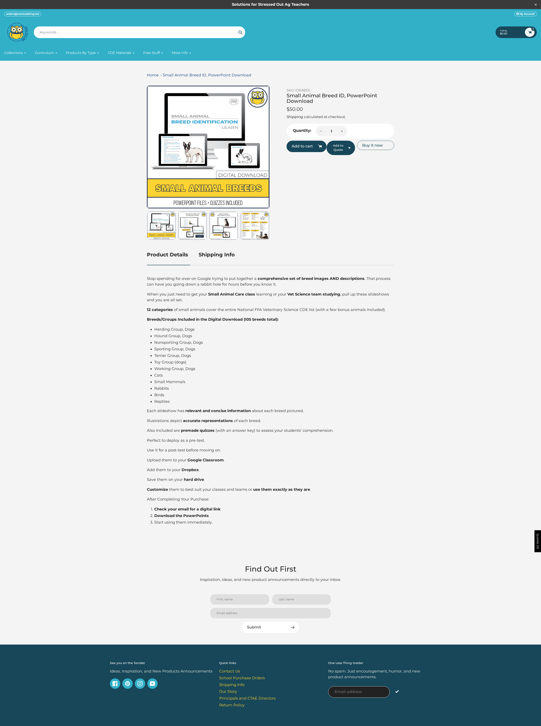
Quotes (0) (538, 541)
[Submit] (397, 691)
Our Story (228, 691)
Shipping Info (217, 255)
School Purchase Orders (242, 678)
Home (153, 75)
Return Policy (232, 705)
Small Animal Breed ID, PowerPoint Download (207, 75)
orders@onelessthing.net (22, 13)
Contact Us (229, 671)
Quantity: (302, 130)
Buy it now (372, 145)
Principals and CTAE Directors (247, 698)
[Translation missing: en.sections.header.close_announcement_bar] (536, 5)
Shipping (295, 117)
